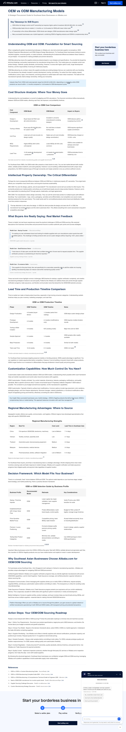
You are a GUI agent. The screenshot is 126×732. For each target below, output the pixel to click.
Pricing (44, 3)
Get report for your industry (57, 3)
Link (48, 671)
